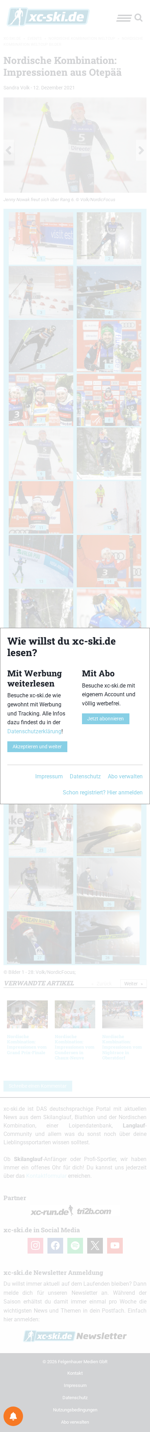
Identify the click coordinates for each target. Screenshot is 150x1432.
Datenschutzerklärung (34, 731)
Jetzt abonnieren (105, 719)
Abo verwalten (125, 776)
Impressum (49, 776)
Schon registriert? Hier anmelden (103, 792)
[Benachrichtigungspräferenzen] (13, 1416)
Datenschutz (85, 776)
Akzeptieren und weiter (37, 747)
